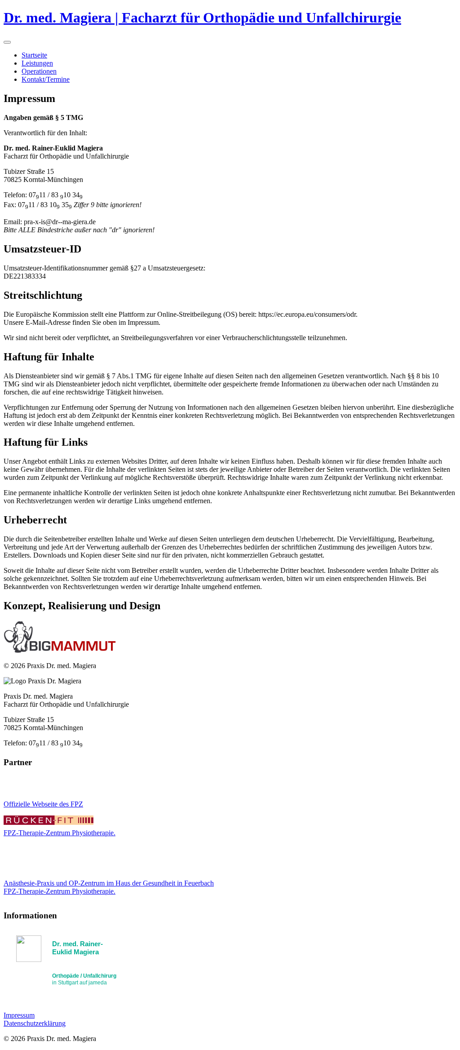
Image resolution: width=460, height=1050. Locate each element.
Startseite (34, 55)
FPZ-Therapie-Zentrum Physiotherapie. (59, 833)
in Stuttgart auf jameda (84, 979)
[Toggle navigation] (7, 42)
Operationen (39, 71)
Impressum (19, 1015)
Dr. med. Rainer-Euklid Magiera (77, 948)
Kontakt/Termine (46, 79)
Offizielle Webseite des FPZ (43, 804)
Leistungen (37, 63)
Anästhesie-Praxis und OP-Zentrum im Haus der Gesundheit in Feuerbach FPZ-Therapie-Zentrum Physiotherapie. (109, 887)
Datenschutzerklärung (35, 1023)
